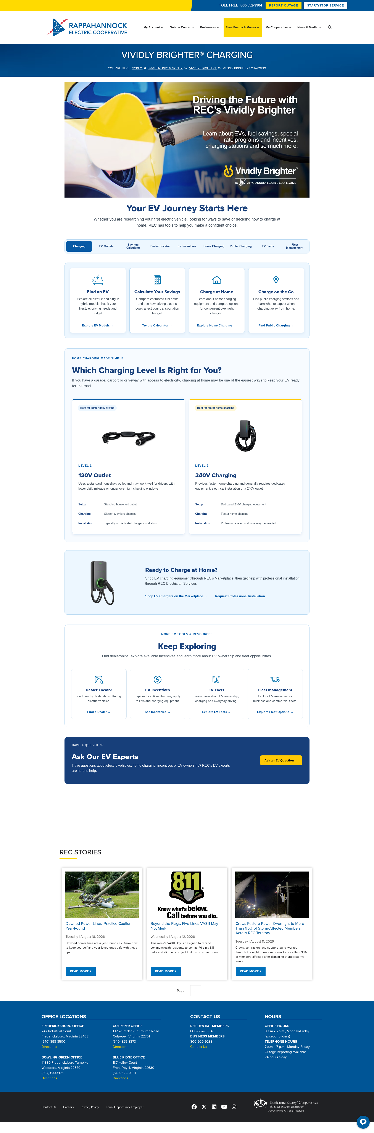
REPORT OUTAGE (283, 5)
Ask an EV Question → (281, 760)
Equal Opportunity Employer (124, 1107)
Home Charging (213, 246)
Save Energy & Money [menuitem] (243, 31)
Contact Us (198, 1047)
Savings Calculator (133, 246)
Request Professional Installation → (242, 596)
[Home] (88, 27)
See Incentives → (157, 712)
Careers (68, 1107)
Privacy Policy (90, 1107)
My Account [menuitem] (153, 31)
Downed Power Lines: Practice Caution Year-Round (98, 926)
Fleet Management (294, 246)
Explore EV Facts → (216, 712)
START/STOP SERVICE (325, 5)
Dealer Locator (160, 246)
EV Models (106, 246)
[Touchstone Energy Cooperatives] (286, 1103)
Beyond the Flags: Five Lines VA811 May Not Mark (184, 926)
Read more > (81, 971)
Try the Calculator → (157, 325)
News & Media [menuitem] (309, 31)
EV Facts (268, 246)
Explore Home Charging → (216, 325)
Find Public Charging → (276, 325)
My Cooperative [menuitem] (278, 31)
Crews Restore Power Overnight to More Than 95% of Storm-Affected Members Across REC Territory (269, 928)
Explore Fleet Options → (275, 712)
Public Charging (241, 246)
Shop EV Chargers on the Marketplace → (176, 596)
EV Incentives (187, 246)
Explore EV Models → (98, 325)
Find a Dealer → (99, 712)
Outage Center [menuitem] (182, 31)
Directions (49, 1047)
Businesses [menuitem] (210, 31)
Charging (79, 246)
